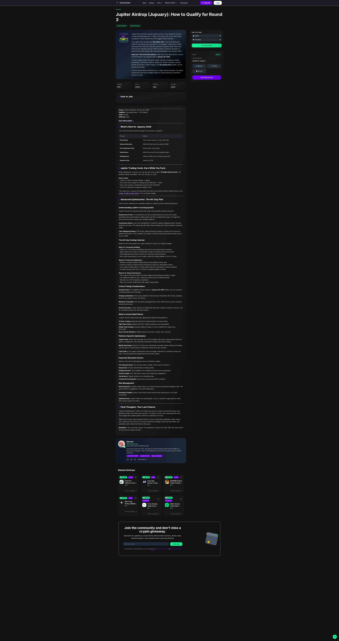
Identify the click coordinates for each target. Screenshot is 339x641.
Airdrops (151, 3)
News (144, 3)
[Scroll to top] (335, 637)
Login (218, 3)
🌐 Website (199, 66)
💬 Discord (199, 71)
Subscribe (176, 544)
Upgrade (207, 3)
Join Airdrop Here (206, 77)
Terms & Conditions (162, 549)
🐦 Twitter (214, 66)
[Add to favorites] (135, 477)
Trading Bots (184, 3)
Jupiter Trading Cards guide (128, 193)
